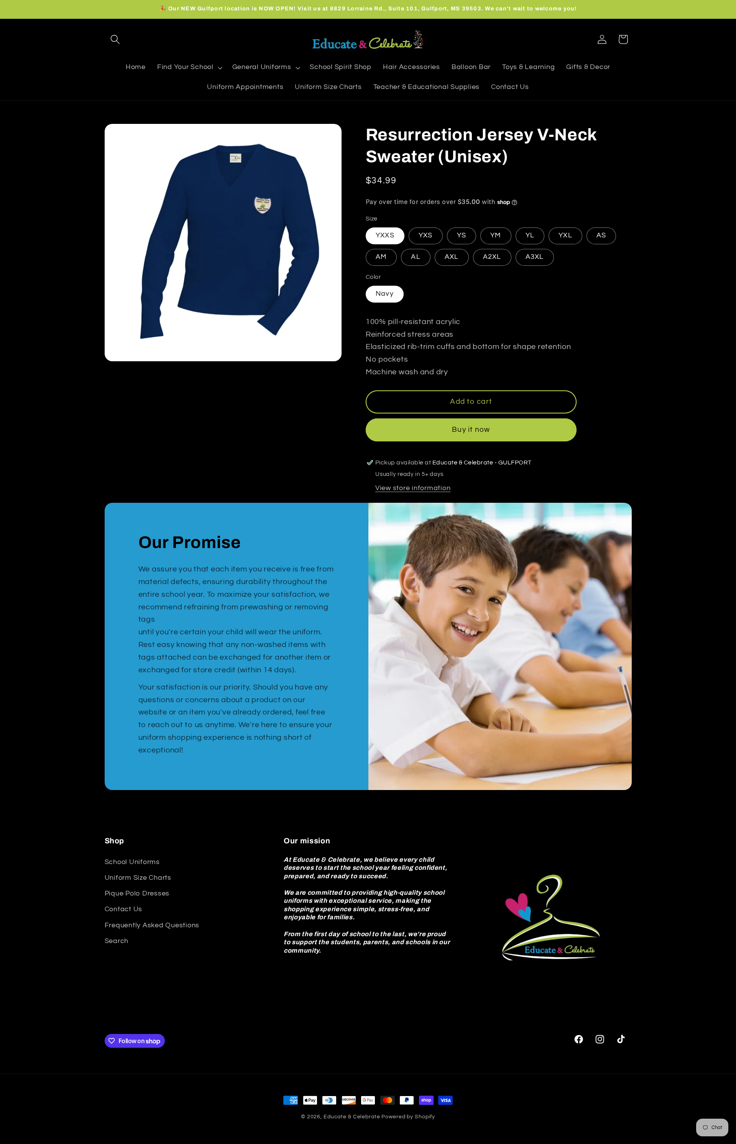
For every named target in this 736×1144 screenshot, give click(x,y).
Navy (385, 293)
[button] (115, 39)
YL (530, 235)
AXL (452, 256)
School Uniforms (132, 862)
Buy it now (471, 429)
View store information (413, 488)
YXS (426, 235)
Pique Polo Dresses (137, 893)
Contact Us (124, 909)
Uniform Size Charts (138, 877)
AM (381, 256)
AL (416, 256)
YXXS (385, 235)
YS (462, 235)
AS (601, 235)
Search (117, 941)
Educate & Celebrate (352, 1116)
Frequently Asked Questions (152, 925)
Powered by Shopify (408, 1116)
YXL (565, 235)
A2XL (492, 256)
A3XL (535, 256)
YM (495, 235)
